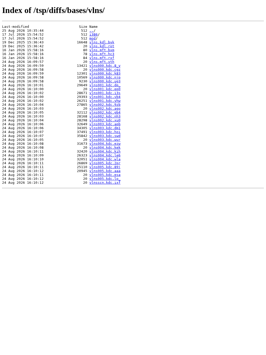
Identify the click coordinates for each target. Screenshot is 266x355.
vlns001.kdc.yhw (105, 101)
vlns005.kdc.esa (105, 175)
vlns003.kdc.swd (105, 136)
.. (91, 30)
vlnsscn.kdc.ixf (105, 183)
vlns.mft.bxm (101, 50)
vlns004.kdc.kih (105, 151)
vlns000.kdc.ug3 (105, 81)
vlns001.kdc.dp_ (105, 85)
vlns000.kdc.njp (105, 77)
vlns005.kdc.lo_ (105, 179)
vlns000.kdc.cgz (105, 69)
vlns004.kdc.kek (105, 147)
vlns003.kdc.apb (105, 124)
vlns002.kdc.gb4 (105, 112)
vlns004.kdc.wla (105, 159)
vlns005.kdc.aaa (105, 171)
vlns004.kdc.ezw (105, 144)
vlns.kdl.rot (101, 46)
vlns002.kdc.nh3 (105, 116)
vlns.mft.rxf (101, 58)
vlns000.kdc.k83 (105, 73)
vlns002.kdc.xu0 (105, 120)
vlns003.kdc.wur (105, 140)
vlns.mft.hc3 (101, 54)
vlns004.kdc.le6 (105, 155)
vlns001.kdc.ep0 (105, 89)
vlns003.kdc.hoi (105, 132)
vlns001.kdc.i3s (105, 93)
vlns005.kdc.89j (105, 167)
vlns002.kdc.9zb (105, 105)
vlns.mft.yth (101, 62)
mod (92, 38)
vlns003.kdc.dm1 (105, 128)
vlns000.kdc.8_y (105, 66)
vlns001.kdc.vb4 (105, 97)
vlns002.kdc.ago (105, 108)
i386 (93, 34)
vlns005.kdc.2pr (105, 163)
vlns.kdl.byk (101, 42)
